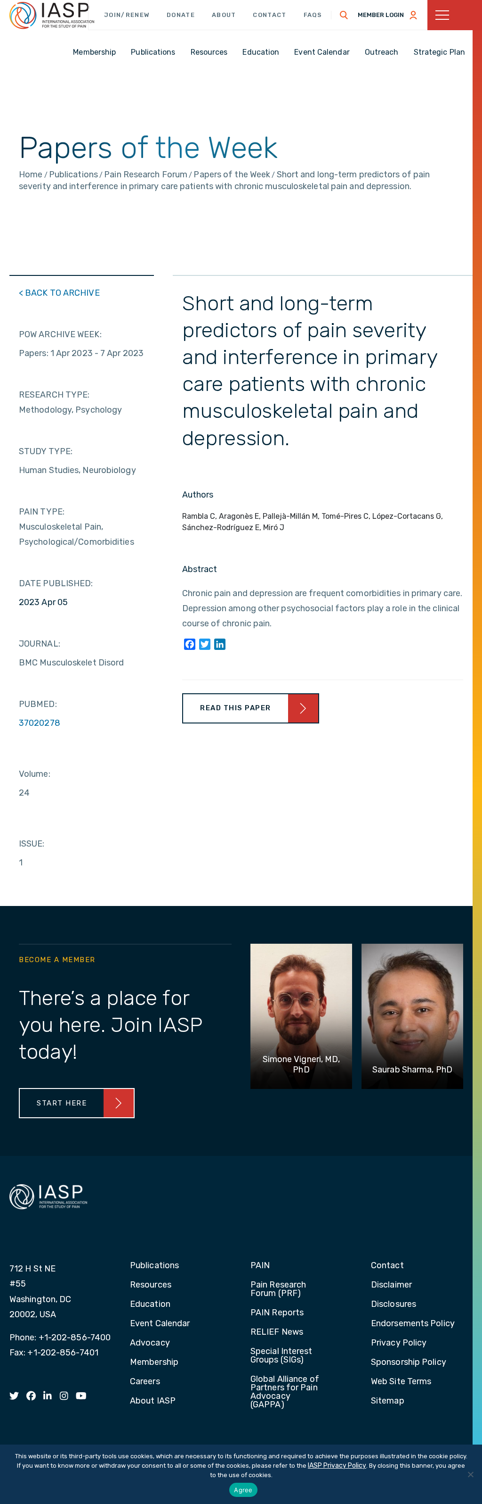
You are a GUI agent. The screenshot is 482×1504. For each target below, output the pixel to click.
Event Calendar (160, 1324)
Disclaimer (391, 1285)
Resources (150, 1285)
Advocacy (150, 1343)
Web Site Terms (401, 1382)
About (224, 14)
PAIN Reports (277, 1313)
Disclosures (393, 1304)
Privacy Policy (398, 1343)
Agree (243, 1490)
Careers (145, 1382)
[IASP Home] (51, 15)
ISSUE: (32, 844)
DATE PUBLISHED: (56, 583)
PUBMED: (38, 704)
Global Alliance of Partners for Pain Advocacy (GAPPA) (284, 1392)
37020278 (39, 723)
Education (150, 1304)
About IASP (153, 1401)
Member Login (381, 14)
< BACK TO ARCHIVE (59, 293)
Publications (154, 1266)
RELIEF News (276, 1332)
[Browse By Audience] (454, 15)
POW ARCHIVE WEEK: (60, 334)
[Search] (344, 15)
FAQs (313, 14)
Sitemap (387, 1401)
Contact (269, 14)
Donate (181, 14)
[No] (470, 1474)
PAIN (260, 1266)
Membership (154, 1362)
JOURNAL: (39, 644)
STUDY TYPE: (45, 451)
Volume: (34, 774)
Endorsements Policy (413, 1324)
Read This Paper (235, 708)
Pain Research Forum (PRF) (278, 1289)
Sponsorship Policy (408, 1362)
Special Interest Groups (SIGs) (281, 1356)
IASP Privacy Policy (337, 1466)
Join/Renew (127, 14)
